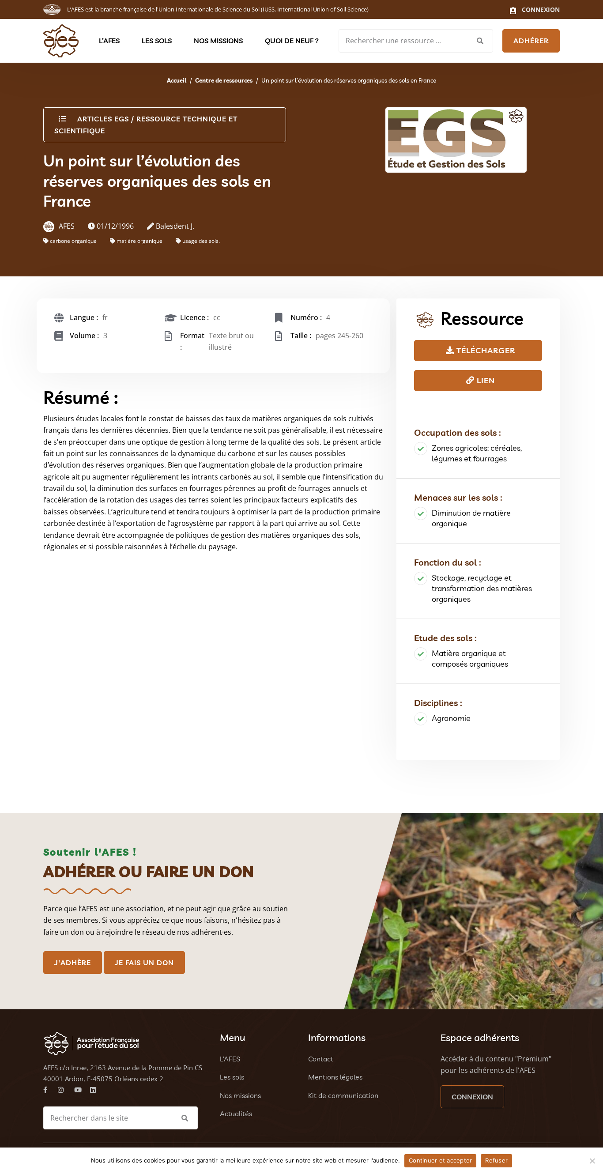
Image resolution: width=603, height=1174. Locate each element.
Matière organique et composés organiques (470, 658)
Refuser (496, 1160)
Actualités (236, 1113)
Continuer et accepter (440, 1160)
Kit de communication (343, 1095)
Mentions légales (335, 1076)
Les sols (157, 40)
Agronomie (451, 718)
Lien (485, 380)
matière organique (139, 241)
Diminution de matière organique (471, 518)
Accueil (176, 80)
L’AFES (109, 40)
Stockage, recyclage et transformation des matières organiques (482, 588)
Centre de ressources (224, 80)
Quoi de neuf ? (292, 40)
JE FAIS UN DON (144, 962)
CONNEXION (472, 1096)
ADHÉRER (531, 40)
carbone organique (73, 241)
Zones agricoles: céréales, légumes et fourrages (477, 453)
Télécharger (484, 350)
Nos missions (218, 40)
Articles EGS (103, 118)
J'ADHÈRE (72, 962)
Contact (320, 1058)
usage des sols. (201, 241)
